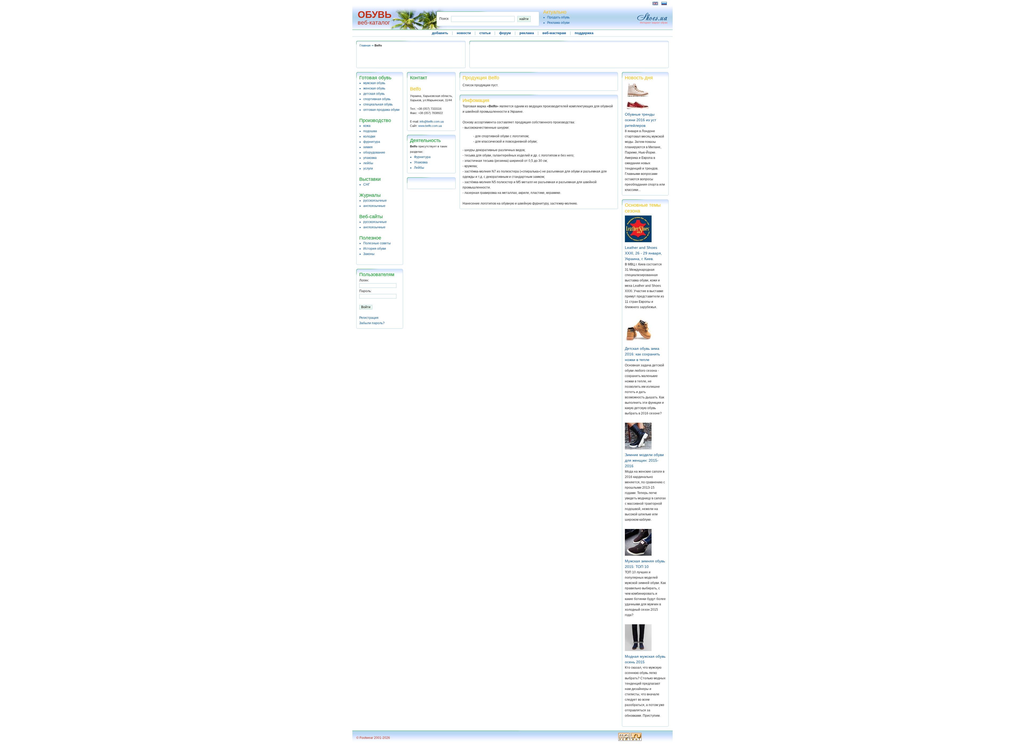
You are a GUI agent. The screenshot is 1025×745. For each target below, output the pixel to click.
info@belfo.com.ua (432, 121)
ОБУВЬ (375, 14)
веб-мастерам (554, 33)
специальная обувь (378, 104)
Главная (365, 45)
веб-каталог (374, 22)
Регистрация (369, 318)
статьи (485, 33)
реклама (526, 33)
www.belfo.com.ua (430, 125)
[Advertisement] (453, 3)
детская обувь (374, 94)
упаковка (370, 158)
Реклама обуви (558, 23)
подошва (370, 131)
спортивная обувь (377, 99)
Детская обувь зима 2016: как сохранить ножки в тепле (642, 354)
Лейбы (419, 168)
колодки (369, 136)
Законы (368, 254)
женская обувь (374, 88)
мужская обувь (374, 83)
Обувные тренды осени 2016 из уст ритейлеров (640, 120)
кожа (366, 126)
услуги (368, 168)
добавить (440, 33)
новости (464, 33)
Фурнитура (422, 157)
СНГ (366, 184)
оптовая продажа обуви (381, 110)
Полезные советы (377, 243)
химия (368, 147)
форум (505, 33)
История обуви (374, 248)
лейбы (368, 163)
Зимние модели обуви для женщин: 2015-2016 (644, 460)
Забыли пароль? (372, 323)
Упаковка (421, 162)
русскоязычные (375, 200)
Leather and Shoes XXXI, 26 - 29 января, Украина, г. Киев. (643, 253)
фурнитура (371, 142)
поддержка (584, 33)
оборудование (374, 152)
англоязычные (374, 206)
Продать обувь (558, 17)
